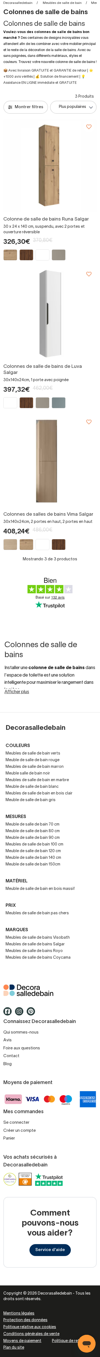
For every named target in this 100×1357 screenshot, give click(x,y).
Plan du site (13, 1348)
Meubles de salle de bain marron (35, 767)
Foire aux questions (21, 1048)
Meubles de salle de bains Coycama (38, 957)
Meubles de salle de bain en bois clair (39, 793)
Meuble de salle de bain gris (31, 800)
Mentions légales (18, 1313)
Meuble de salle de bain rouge (32, 760)
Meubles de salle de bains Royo (34, 951)
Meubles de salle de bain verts (33, 753)
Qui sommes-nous (21, 1032)
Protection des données (25, 1320)
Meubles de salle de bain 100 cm (34, 844)
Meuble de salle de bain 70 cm (32, 824)
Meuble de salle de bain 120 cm (33, 851)
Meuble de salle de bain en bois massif (40, 889)
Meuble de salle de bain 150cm (33, 864)
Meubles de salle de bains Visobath (38, 938)
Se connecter (16, 1123)
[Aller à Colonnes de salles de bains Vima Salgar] (50, 461)
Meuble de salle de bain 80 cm (33, 831)
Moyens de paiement (22, 1341)
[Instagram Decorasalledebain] (21, 1014)
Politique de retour (69, 1341)
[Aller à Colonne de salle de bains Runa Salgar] (50, 165)
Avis (7, 1040)
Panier (9, 1138)
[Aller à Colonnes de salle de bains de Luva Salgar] (50, 313)
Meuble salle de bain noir (28, 773)
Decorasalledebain (17, 2)
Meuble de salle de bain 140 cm (33, 858)
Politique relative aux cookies (29, 1327)
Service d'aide (50, 1250)
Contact (11, 1056)
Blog (7, 1064)
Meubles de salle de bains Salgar (35, 944)
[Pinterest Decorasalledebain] (32, 1014)
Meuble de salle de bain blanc (32, 787)
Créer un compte (19, 1131)
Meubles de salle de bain (62, 2)
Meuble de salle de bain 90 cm (33, 838)
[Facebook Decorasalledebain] (9, 1014)
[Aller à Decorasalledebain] (50, 990)
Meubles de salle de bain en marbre (37, 780)
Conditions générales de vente (31, 1334)
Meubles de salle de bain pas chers (37, 913)
